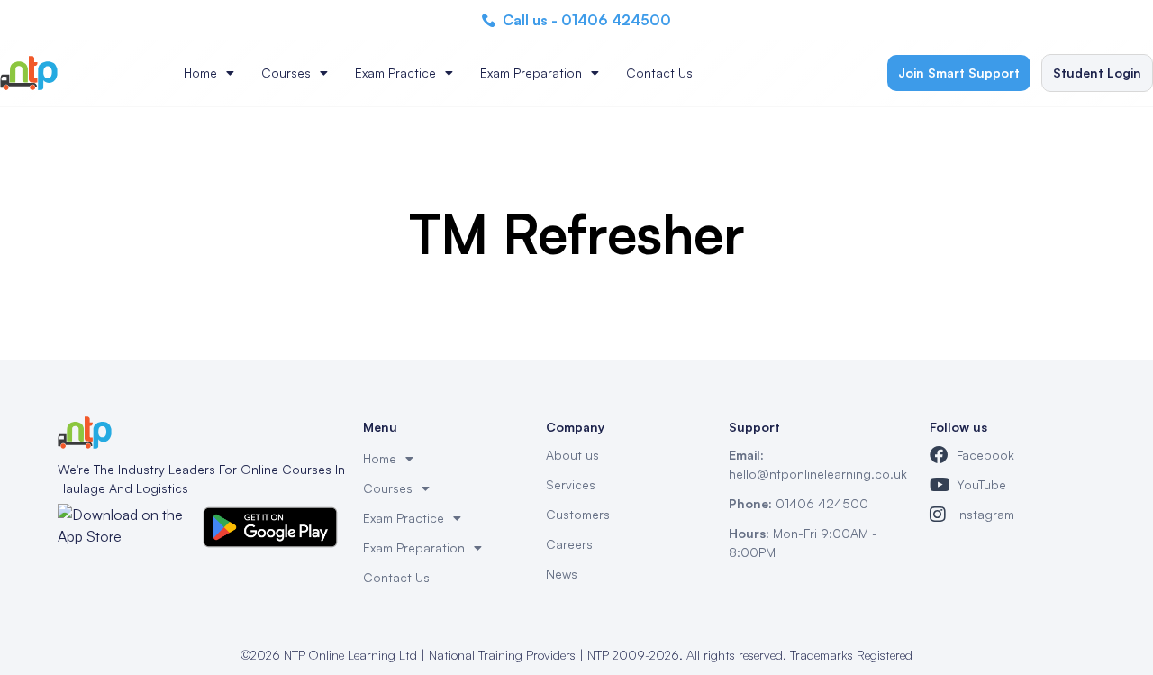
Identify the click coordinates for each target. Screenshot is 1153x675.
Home (200, 72)
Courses (286, 72)
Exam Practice (395, 72)
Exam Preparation (531, 72)
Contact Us (659, 72)
